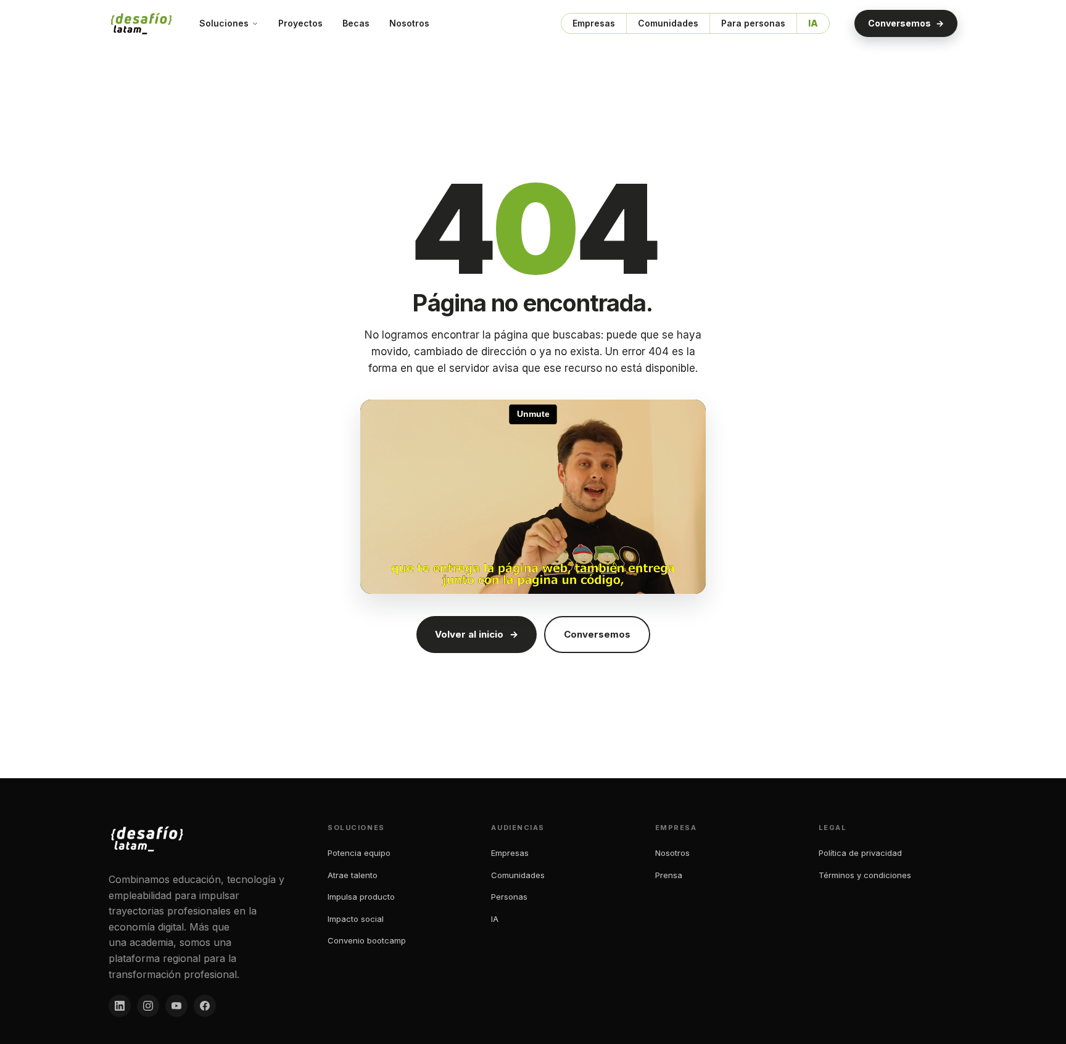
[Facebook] (205, 1006)
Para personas (753, 23)
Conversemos (906, 23)
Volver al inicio (476, 634)
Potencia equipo (359, 853)
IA (813, 23)
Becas (356, 23)
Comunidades (668, 23)
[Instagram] (148, 1006)
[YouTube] (176, 1006)
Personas (509, 897)
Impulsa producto (361, 897)
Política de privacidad (860, 853)
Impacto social (356, 919)
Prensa (668, 875)
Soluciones (224, 23)
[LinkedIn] (120, 1006)
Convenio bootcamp (367, 940)
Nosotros (409, 23)
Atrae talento (353, 875)
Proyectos (300, 23)
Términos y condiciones (865, 875)
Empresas (593, 23)
